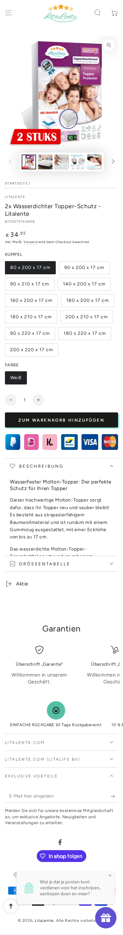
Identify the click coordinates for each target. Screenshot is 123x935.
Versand (30, 242)
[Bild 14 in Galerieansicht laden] (61, 162)
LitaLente (15, 197)
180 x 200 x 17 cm (87, 300)
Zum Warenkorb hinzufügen (61, 420)
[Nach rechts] (113, 162)
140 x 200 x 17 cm (84, 284)
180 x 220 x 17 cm (85, 333)
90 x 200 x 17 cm (84, 267)
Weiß (16, 378)
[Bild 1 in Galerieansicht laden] (29, 162)
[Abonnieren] (114, 796)
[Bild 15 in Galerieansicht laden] (78, 162)
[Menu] (8, 12)
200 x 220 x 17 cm (31, 350)
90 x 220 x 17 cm (30, 333)
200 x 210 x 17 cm (87, 317)
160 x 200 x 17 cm (31, 300)
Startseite (16, 183)
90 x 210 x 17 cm (29, 284)
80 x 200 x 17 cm (30, 267)
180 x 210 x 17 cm (31, 317)
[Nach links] (10, 162)
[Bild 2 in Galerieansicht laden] (45, 162)
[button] (97, 12)
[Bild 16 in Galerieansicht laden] (94, 162)
